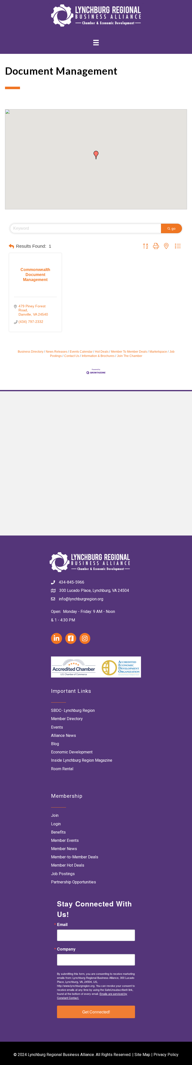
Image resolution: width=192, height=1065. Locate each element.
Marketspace (158, 351)
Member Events (65, 840)
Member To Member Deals (129, 351)
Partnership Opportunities (73, 882)
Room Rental (62, 768)
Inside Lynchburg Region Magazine (81, 760)
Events (57, 727)
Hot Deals (101, 351)
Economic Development (71, 752)
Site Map (142, 1054)
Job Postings (63, 873)
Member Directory (67, 718)
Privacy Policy (166, 1054)
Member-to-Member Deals (74, 857)
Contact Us (71, 356)
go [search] (174, 228)
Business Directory (30, 351)
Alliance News (63, 735)
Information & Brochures (98, 356)
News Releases (56, 351)
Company (66, 949)
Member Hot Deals (67, 865)
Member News (64, 848)
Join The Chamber (129, 356)
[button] (96, 155)
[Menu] (96, 42)
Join (54, 815)
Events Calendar (81, 351)
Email (62, 924)
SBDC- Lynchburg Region (73, 710)
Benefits (58, 832)
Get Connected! (96, 1012)
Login (56, 824)
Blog (55, 743)
